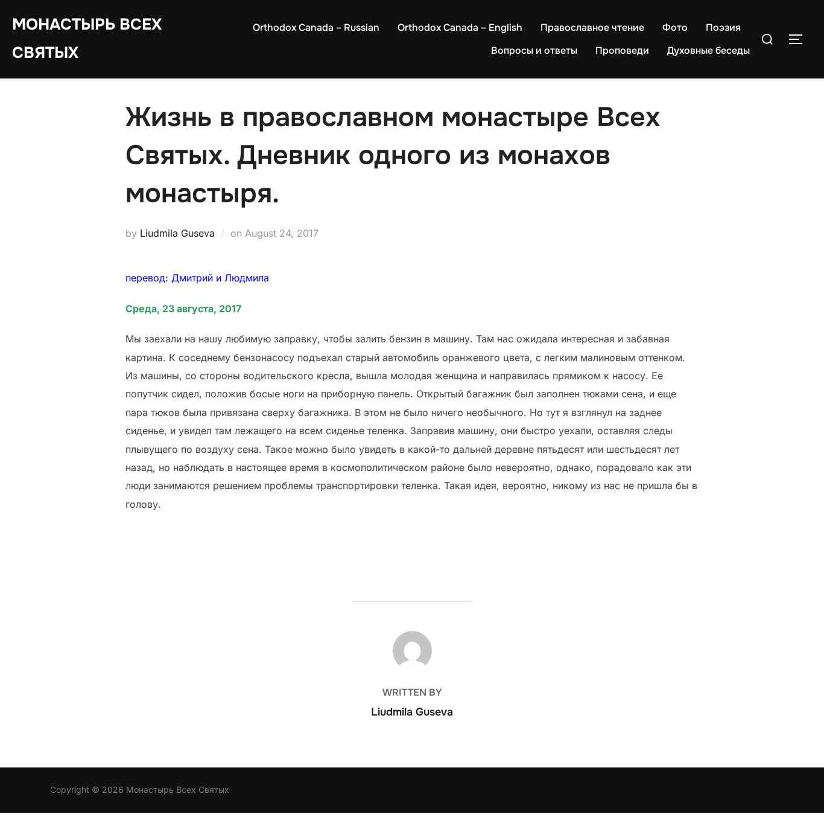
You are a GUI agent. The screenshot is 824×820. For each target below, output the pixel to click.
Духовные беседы (708, 50)
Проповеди (622, 50)
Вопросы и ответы (534, 50)
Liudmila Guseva (177, 233)
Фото (675, 27)
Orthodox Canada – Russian (316, 27)
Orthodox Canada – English (460, 27)
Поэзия (723, 27)
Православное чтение (592, 27)
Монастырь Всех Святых (87, 38)
